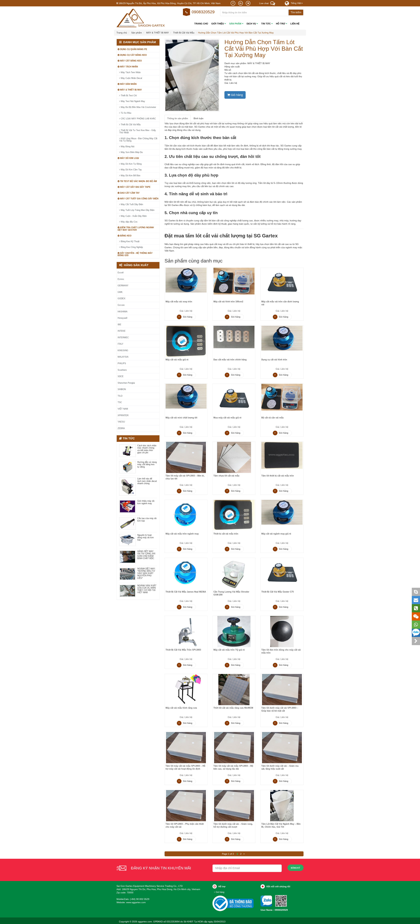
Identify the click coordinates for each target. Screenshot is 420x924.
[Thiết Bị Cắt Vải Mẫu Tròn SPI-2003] (186, 631)
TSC (120, 402)
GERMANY (123, 285)
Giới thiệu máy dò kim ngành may (145, 502)
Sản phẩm (235, 23)
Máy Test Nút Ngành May (132, 101)
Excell (121, 272)
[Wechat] (416, 616)
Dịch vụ (252, 23)
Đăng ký (295, 868)
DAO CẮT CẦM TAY (129, 193)
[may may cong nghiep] (141, 18)
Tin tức (266, 23)
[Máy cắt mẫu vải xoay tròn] (186, 280)
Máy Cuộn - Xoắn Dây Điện (133, 216)
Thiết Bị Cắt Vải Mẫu (130, 124)
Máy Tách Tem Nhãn (130, 72)
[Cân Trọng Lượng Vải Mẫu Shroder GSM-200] (234, 573)
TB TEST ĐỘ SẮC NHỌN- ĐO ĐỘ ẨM (138, 181)
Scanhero (122, 370)
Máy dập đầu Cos (128, 222)
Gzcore (121, 305)
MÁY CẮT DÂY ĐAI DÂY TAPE (134, 187)
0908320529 (203, 12)
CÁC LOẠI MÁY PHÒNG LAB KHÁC (138, 118)
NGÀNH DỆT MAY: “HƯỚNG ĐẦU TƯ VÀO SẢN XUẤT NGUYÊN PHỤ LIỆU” (146, 573)
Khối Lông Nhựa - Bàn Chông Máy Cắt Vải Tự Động (138, 139)
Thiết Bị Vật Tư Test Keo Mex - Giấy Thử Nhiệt (137, 131)
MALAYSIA (123, 357)
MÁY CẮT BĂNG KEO (130, 61)
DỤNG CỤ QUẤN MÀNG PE (133, 49)
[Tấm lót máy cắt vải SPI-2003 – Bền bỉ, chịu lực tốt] (186, 457)
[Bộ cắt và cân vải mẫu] (281, 397)
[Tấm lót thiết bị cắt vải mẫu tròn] (281, 455)
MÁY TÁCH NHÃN (128, 66)
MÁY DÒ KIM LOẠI (129, 158)
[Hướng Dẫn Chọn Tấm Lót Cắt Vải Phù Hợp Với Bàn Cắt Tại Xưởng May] (192, 75)
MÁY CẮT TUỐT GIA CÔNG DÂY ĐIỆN (138, 198)
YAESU (121, 422)
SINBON (122, 389)
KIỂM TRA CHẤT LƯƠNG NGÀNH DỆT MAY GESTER (136, 228)
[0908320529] (281, 900)
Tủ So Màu (125, 113)
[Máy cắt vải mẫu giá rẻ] (186, 341)
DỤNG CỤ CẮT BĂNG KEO (133, 55)
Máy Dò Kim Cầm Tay (131, 169)
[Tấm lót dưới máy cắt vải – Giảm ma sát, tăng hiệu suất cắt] (282, 747)
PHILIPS (122, 363)
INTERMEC (123, 337)
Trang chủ (201, 23)
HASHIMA (122, 311)
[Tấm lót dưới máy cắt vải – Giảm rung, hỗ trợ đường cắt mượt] (234, 805)
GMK (120, 292)
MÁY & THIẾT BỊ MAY (130, 90)
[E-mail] (416, 600)
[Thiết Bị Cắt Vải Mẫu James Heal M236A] (186, 573)
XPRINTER (123, 415)
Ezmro (121, 279)
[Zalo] (416, 633)
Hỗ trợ (281, 23)
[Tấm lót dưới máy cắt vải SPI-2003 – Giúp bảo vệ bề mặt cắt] (282, 689)
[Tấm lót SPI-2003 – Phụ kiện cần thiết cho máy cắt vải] (186, 805)
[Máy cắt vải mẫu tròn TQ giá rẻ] (234, 631)
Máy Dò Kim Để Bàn (130, 175)
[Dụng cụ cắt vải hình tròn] (281, 338)
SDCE (121, 376)
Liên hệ (294, 23)
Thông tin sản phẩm (177, 118)
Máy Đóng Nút (127, 146)
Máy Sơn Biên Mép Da (131, 152)
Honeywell (122, 318)
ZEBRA (121, 428)
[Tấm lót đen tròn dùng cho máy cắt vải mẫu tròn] (282, 631)
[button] (297, 3)
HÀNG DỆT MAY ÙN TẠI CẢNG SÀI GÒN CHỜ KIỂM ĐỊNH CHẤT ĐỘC (146, 555)
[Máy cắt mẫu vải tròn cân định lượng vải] (282, 283)
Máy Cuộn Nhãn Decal (131, 78)
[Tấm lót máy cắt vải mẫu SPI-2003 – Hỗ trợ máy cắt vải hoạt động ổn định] (186, 747)
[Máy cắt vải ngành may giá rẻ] (281, 512)
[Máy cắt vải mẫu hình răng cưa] (186, 689)
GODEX (121, 298)
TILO (120, 396)
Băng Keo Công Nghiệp (131, 247)
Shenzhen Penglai (126, 383)
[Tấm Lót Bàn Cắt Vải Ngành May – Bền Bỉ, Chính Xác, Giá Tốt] (282, 805)
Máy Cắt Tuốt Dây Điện (131, 204)
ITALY (120, 344)
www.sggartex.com (136, 902)
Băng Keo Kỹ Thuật (129, 241)
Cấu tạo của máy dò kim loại (147, 519)
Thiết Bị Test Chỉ (128, 95)
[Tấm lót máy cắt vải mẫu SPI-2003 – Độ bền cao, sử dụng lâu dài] (234, 747)
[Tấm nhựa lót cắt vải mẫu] (234, 457)
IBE (119, 324)
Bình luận (198, 118)
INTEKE (122, 331)
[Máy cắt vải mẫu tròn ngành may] (186, 515)
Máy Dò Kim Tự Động (131, 164)
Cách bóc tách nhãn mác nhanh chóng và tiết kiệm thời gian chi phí (146, 449)
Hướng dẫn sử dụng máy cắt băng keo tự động (147, 464)
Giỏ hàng (236, 95)
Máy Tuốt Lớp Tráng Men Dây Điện (137, 210)
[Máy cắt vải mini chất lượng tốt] (186, 396)
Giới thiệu (218, 23)
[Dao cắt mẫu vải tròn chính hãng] (233, 337)
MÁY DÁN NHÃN (127, 84)
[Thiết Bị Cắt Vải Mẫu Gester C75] (282, 573)
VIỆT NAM (123, 409)
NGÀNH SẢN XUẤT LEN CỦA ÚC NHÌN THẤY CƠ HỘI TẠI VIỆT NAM (146, 589)
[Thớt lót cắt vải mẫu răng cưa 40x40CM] (234, 689)
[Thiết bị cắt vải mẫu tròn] (233, 514)
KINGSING (123, 350)
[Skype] (416, 592)
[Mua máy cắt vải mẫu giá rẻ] (234, 399)
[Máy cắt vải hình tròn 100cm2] (233, 281)
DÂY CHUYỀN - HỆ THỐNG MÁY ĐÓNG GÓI (135, 254)
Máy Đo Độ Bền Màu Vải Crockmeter (138, 107)
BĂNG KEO (125, 235)
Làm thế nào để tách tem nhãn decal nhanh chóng (147, 481)
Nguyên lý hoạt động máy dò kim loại (145, 537)
